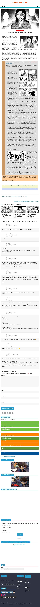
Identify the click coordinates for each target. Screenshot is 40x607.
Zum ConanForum (20, 581)
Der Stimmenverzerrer (6, 528)
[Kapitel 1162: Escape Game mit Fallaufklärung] (33, 206)
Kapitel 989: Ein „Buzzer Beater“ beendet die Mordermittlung (19, 215)
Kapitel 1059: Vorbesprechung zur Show (6, 215)
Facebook (18, 586)
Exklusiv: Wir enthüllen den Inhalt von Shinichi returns (14, 196)
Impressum (26, 585)
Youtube (18, 588)
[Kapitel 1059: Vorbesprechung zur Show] (7, 206)
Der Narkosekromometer (7, 527)
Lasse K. (20, 34)
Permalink (10, 227)
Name (2, 390)
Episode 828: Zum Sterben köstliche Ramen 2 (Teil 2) (26, 201)
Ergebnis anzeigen (20, 538)
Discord (18, 584)
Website (2, 402)
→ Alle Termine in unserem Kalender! (8, 456)
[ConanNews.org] (2, 6)
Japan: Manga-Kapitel (20, 30)
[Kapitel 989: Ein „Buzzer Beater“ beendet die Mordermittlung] (20, 206)
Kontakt (26, 584)
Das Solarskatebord (6, 525)
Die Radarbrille (5, 530)
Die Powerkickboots (6, 532)
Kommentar (3, 375)
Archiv (2, 567)
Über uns (26, 580)
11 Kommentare (25, 34)
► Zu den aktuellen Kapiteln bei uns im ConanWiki (11, 185)
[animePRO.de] (3, 594)
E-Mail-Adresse (4, 396)
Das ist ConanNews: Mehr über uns (8, 584)
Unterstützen (27, 582)
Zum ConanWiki (19, 579)
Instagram (18, 583)
